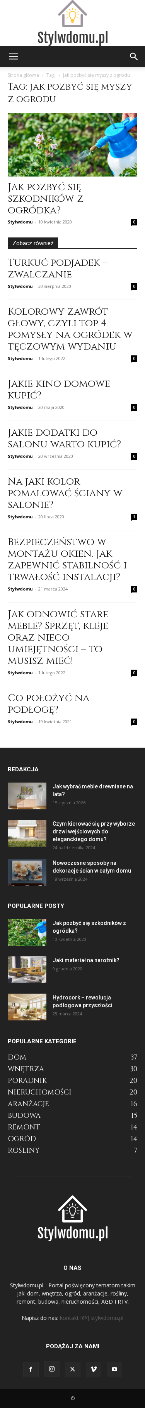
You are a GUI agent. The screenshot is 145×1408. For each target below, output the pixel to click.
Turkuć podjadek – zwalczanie (57, 268)
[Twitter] (72, 1369)
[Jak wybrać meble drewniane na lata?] (27, 796)
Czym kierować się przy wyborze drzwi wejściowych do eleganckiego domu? (94, 831)
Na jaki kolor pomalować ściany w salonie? (65, 493)
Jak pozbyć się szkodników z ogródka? (46, 198)
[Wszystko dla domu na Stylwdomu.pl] (72, 23)
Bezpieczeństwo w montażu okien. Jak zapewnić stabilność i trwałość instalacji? (67, 559)
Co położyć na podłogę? (48, 704)
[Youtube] (114, 1369)
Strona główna (23, 75)
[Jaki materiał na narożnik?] (27, 969)
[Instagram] (52, 1369)
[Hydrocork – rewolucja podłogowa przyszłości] (27, 1007)
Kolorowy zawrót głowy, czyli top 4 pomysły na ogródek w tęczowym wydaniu (70, 329)
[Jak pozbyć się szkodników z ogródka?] (72, 145)
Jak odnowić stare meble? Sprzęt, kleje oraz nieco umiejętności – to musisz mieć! (58, 638)
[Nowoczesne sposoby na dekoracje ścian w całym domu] (27, 872)
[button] (13, 56)
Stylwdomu (20, 222)
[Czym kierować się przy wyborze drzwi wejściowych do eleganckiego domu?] (27, 833)
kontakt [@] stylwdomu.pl (91, 1317)
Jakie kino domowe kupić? (59, 389)
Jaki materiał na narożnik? (86, 960)
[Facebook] (31, 1369)
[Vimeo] (93, 1369)
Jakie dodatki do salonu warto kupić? (64, 438)
